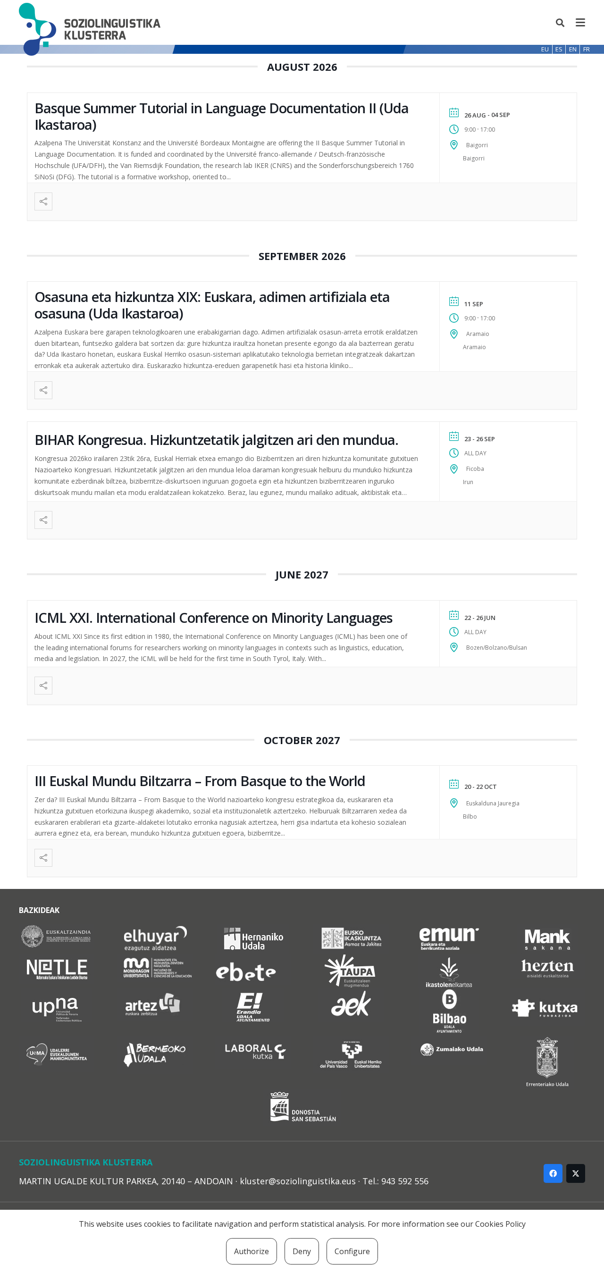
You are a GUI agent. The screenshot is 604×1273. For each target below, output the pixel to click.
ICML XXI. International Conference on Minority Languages (213, 617)
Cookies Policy (500, 1224)
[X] (575, 1173)
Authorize (251, 1251)
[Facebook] (553, 1173)
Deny (302, 1251)
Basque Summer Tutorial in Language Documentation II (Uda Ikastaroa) (221, 116)
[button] (560, 22)
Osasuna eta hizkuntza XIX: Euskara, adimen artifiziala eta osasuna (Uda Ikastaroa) (212, 304)
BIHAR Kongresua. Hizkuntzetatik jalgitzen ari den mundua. (216, 439)
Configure (352, 1251)
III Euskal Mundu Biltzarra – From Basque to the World (199, 780)
